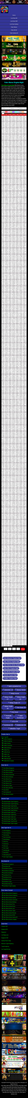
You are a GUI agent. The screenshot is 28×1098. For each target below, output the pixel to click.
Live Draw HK (14, 18)
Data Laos (5, 846)
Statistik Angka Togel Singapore (10, 801)
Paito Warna (14, 27)
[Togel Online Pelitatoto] (14, 70)
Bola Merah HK (6, 866)
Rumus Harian (20, 690)
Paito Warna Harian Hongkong (10, 895)
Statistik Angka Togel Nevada (10, 821)
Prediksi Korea (6, 752)
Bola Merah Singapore (8, 864)
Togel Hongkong (5, 946)
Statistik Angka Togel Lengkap (10, 823)
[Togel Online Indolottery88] (14, 1052)
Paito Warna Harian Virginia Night (13, 665)
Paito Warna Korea (7, 781)
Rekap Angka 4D (8, 707)
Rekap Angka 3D (21, 698)
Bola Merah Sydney (7, 868)
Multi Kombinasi (20, 717)
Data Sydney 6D (7, 854)
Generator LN (8, 690)
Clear (22, 649)
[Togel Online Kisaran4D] (14, 57)
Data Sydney (6, 835)
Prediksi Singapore (7, 739)
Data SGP (9, 1087)
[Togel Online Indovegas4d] (14, 1077)
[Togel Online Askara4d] (14, 988)
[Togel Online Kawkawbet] (14, 976)
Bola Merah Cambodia (8, 870)
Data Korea (5, 843)
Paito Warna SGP (23, 1085)
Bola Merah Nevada (7, 883)
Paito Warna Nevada (8, 787)
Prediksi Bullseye (7, 747)
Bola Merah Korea (7, 877)
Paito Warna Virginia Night (14, 82)
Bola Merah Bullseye (8, 872)
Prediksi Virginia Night (10, 678)
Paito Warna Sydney (8, 772)
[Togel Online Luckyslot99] (14, 1026)
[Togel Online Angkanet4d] (14, 1058)
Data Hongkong (6, 832)
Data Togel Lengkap (8, 856)
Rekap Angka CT (8, 698)
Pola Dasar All (20, 707)
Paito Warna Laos (7, 783)
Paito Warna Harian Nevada (9, 912)
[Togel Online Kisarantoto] (14, 64)
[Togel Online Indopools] (14, 1064)
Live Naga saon (5, 935)
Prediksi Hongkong (7, 741)
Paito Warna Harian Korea (9, 906)
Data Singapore (7, 830)
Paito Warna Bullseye (8, 776)
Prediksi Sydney (7, 743)
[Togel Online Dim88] (14, 45)
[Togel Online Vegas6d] (14, 982)
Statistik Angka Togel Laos (9, 816)
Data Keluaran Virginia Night (12, 658)
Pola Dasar (14, 712)
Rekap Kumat (14, 693)
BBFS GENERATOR (14, 686)
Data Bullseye (6, 839)
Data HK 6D (5, 852)
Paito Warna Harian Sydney (9, 897)
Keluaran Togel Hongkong (7, 943)
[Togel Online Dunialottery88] (14, 1039)
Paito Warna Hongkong (8, 770)
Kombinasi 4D (8, 725)
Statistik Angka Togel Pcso (9, 812)
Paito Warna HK (4, 1085)
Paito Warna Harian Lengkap (10, 919)
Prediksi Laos (6, 754)
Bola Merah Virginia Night (11, 671)
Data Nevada (6, 850)
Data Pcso (5, 841)
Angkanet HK (4, 929)
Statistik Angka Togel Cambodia (10, 808)
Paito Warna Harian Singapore (10, 893)
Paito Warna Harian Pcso (9, 904)
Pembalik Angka (8, 717)
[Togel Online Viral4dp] (14, 76)
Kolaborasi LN (21, 725)
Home (14, 15)
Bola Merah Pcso (7, 875)
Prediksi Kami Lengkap (8, 760)
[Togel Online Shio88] (14, 1071)
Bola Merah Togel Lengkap (9, 886)
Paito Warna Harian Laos (9, 908)
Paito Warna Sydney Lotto (10, 1090)
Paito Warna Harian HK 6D (9, 915)
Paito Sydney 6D (14, 33)
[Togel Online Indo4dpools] (14, 1020)
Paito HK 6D (14, 30)
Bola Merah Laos (7, 879)
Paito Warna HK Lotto (21, 1090)
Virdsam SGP (4, 926)
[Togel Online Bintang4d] (14, 995)
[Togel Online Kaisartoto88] (14, 1014)
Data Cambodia (7, 837)
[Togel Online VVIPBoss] (14, 38)
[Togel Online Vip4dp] (14, 1033)
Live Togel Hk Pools (5, 949)
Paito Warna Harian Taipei (9, 910)
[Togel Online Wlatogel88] (14, 1001)
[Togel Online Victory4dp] (14, 970)
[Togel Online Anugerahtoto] (14, 1045)
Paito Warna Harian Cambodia (10, 899)
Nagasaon (3, 932)
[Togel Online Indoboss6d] (14, 963)
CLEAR (3, 111)
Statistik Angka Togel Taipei (9, 819)
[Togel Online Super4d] (14, 51)
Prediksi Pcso (6, 749)
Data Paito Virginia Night (11, 668)
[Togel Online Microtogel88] (14, 957)
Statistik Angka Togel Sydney (10, 806)
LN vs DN (14, 721)
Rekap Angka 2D (14, 703)
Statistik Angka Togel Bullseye (10, 810)
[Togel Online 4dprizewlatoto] (14, 1007)
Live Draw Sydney (14, 24)
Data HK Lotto (6, 1092)
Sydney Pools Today (6, 940)
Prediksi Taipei (6, 756)
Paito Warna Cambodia (8, 774)
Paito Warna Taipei (7, 785)
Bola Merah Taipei (7, 881)
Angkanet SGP (4, 937)
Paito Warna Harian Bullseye (9, 902)
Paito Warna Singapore (8, 768)
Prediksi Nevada (7, 758)
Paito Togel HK (4, 737)
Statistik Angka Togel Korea (9, 814)
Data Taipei (6, 848)
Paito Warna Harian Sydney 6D (10, 917)
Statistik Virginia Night (10, 675)
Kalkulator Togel (14, 728)
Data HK (4, 1087)
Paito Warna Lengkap (8, 794)
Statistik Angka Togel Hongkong (10, 803)
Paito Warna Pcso (7, 779)
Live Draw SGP (14, 21)
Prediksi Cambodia (7, 745)
